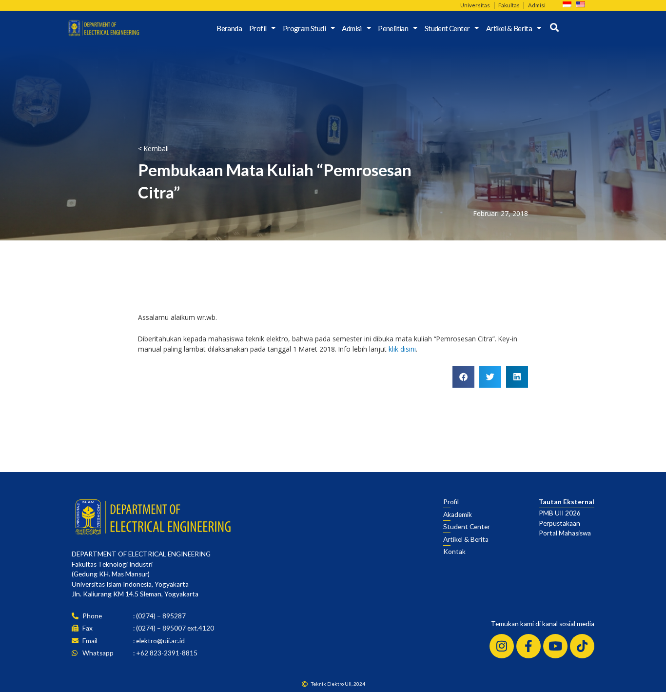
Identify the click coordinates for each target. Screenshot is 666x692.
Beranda (229, 28)
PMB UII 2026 (560, 513)
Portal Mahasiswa (565, 533)
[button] (463, 377)
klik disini (402, 349)
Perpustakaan (559, 523)
